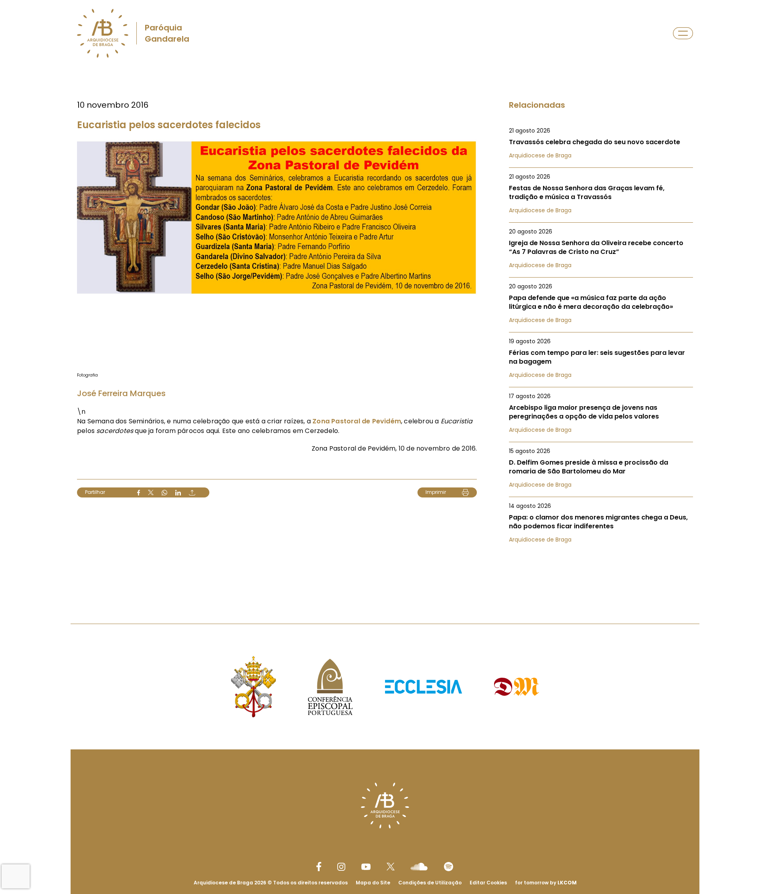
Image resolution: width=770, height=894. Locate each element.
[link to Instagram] (341, 867)
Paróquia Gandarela (167, 33)
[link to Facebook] (318, 866)
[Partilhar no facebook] (138, 492)
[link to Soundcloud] (419, 866)
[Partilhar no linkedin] (178, 492)
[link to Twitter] (391, 866)
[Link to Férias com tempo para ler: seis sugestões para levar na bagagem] (601, 358)
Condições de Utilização (430, 882)
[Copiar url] (192, 492)
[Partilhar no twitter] (151, 492)
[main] (385, 329)
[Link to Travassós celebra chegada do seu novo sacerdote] (601, 143)
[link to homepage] (102, 33)
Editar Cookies (488, 883)
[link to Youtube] (366, 867)
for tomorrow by (546, 882)
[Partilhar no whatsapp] (164, 492)
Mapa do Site (373, 882)
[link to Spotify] (449, 867)
